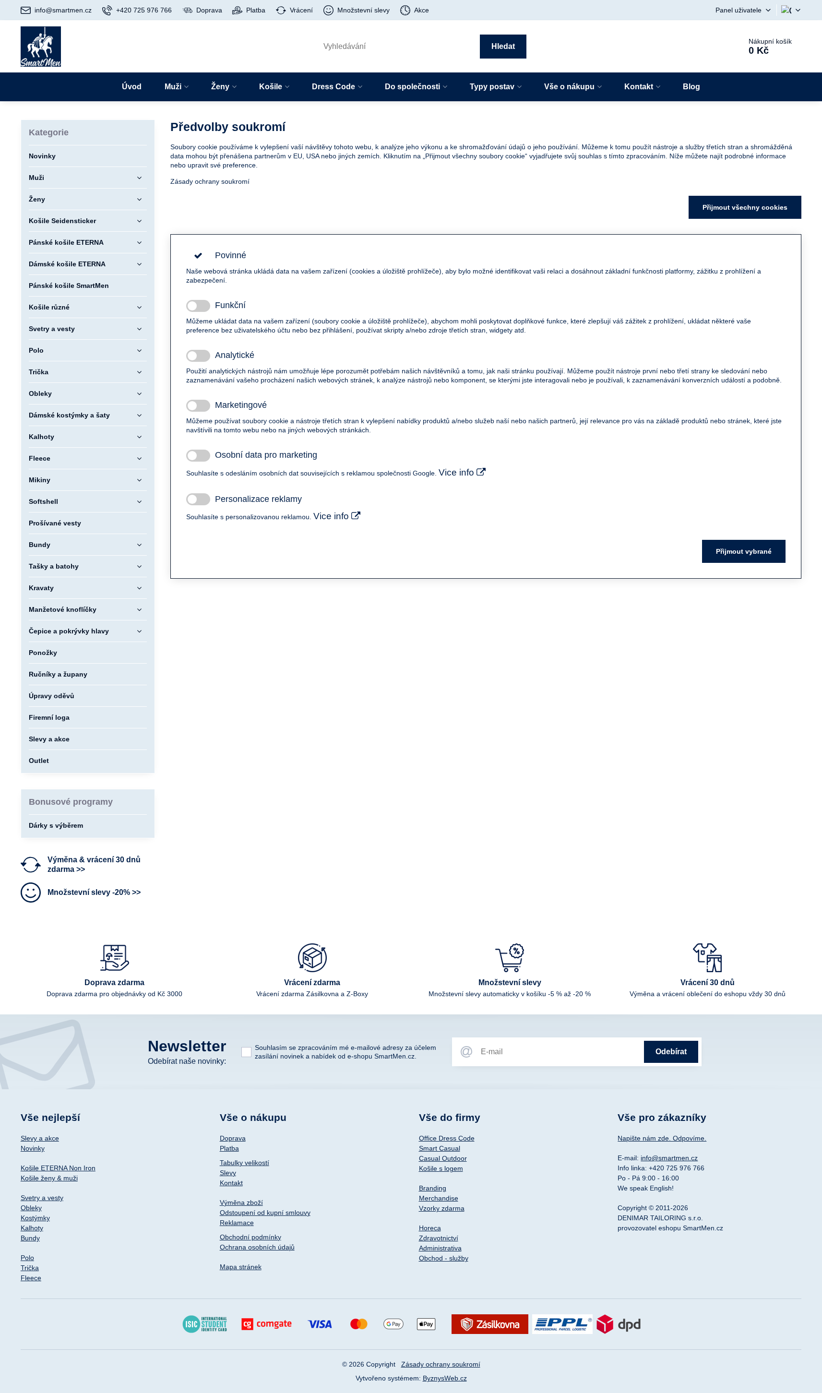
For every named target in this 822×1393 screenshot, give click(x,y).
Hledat (503, 46)
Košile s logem (441, 1168)
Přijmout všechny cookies (745, 207)
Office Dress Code (447, 1138)
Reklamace (237, 1222)
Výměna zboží (241, 1202)
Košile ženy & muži (49, 1178)
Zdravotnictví (438, 1238)
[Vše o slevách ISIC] (204, 1323)
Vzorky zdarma (442, 1208)
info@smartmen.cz (669, 1158)
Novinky (33, 1148)
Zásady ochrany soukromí (210, 181)
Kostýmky (35, 1218)
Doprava (233, 1138)
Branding (432, 1188)
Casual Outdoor (443, 1158)
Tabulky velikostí (244, 1163)
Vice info (458, 472)
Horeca (430, 1228)
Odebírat (671, 1052)
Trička (30, 1268)
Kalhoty (32, 1228)
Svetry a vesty (42, 1198)
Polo (27, 1258)
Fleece (31, 1278)
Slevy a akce (40, 1138)
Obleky (31, 1208)
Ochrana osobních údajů (257, 1247)
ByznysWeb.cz (445, 1378)
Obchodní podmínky (250, 1237)
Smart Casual (439, 1148)
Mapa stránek (241, 1267)
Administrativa (440, 1248)
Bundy (30, 1238)
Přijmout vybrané (744, 551)
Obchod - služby (443, 1258)
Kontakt (231, 1183)
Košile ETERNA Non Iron (58, 1168)
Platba (229, 1148)
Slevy (228, 1173)
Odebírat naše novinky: (187, 1061)
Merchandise (438, 1198)
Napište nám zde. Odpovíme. (662, 1138)
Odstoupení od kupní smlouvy (265, 1212)
